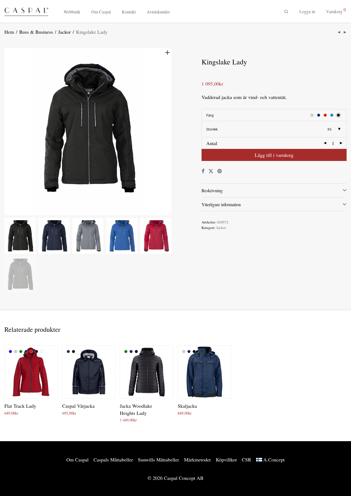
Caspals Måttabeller (113, 459)
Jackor (64, 32)
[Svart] (36, 351)
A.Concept (274, 459)
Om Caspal (101, 12)
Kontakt (129, 12)
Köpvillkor (226, 459)
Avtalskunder (158, 12)
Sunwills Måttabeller (158, 459)
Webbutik (72, 12)
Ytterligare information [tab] (221, 204)
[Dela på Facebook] (203, 171)
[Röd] (31, 351)
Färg (210, 115)
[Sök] (286, 11)
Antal (211, 143)
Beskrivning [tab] (212, 190)
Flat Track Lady (20, 406)
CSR (246, 459)
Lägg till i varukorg (274, 155)
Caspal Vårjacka (78, 406)
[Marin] (26, 351)
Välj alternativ (14, 413)
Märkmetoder (197, 459)
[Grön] (20, 351)
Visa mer (34, 413)
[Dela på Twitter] (210, 171)
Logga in (307, 11)
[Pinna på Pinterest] (219, 171)
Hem (9, 32)
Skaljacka (187, 406)
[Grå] (15, 351)
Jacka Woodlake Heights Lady (136, 409)
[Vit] (41, 351)
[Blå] (10, 351)
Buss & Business (36, 32)
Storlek (212, 129)
